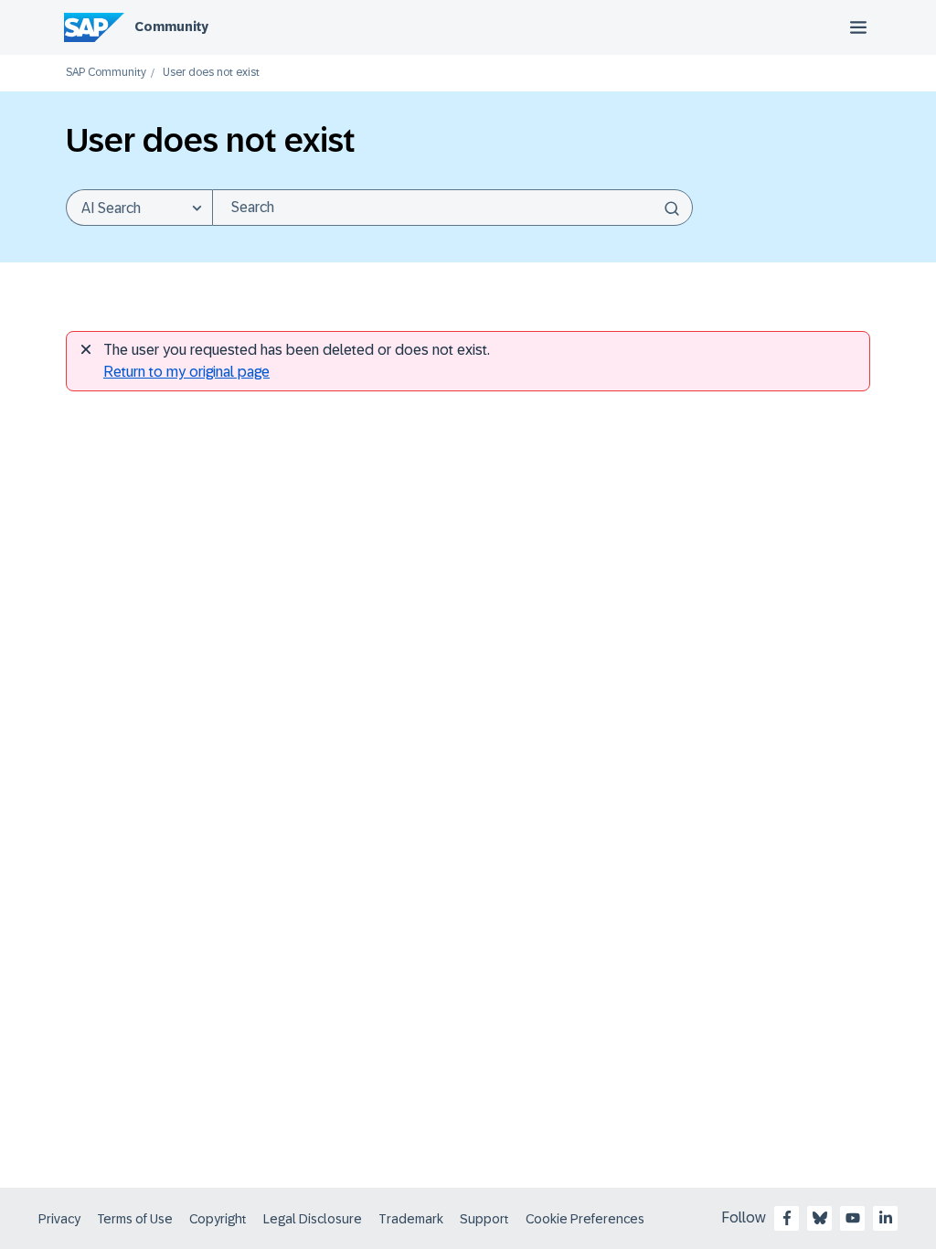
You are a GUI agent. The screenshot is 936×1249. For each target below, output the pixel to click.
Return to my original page (186, 371)
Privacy (59, 1219)
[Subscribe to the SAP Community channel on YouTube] (853, 1218)
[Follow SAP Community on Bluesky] (820, 1218)
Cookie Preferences (585, 1219)
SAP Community (106, 73)
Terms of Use (135, 1219)
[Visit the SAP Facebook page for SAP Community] (787, 1218)
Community (171, 26)
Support (484, 1219)
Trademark (410, 1219)
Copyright (218, 1219)
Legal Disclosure (312, 1219)
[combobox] (452, 207)
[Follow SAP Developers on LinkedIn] (885, 1218)
